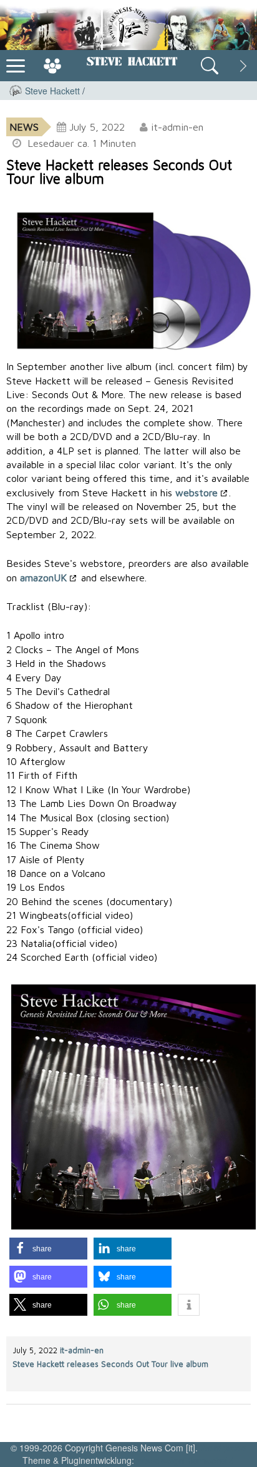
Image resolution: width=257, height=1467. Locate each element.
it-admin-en (82, 1350)
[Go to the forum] (52, 65)
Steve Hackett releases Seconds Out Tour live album (110, 1364)
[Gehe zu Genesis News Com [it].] (15, 90)
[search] (209, 65)
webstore (196, 492)
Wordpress (223, 1447)
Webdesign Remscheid (186, 1460)
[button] (48, 1248)
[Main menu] (15, 64)
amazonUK (43, 577)
